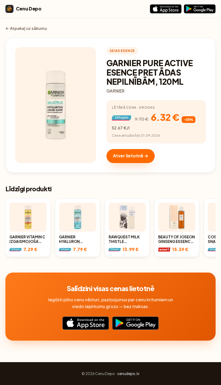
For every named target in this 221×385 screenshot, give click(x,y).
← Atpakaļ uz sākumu (26, 28)
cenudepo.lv (128, 373)
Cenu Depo (29, 9)
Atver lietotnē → (130, 155)
